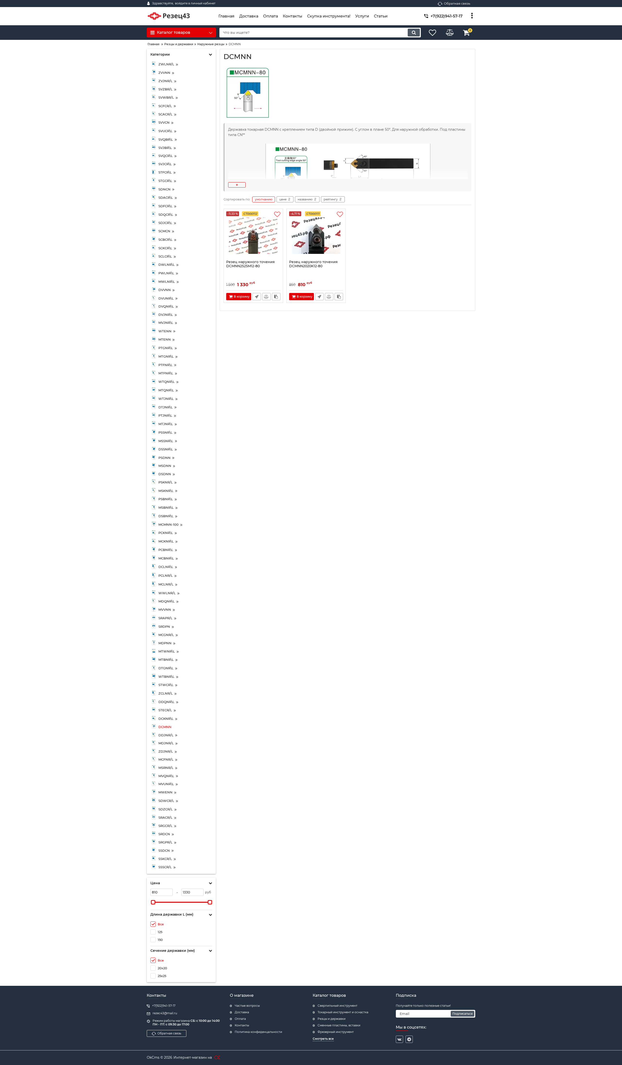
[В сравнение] (266, 296)
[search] (414, 32)
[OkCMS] (216, 1057)
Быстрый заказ (256, 296)
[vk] (399, 1039)
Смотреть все (323, 1038)
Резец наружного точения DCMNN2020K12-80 (313, 264)
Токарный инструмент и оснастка (343, 1012)
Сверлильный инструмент (337, 1005)
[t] (409, 1039)
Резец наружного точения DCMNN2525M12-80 (250, 264)
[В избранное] (277, 214)
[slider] (153, 902)
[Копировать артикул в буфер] (276, 296)
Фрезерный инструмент (336, 1032)
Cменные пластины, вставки (339, 1025)
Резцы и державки (332, 1019)
